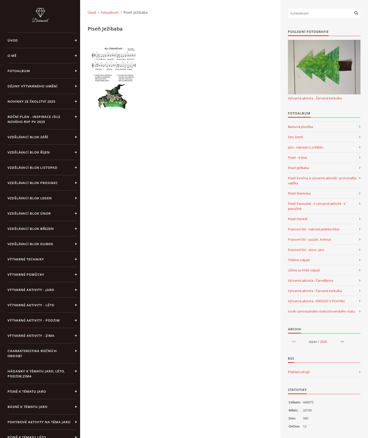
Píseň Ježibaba (298, 168)
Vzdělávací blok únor (29, 213)
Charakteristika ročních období (32, 353)
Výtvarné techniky (26, 259)
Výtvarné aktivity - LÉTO (31, 305)
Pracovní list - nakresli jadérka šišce (313, 229)
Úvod (13, 40)
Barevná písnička (300, 126)
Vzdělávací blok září (28, 137)
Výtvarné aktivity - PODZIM (34, 320)
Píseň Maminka (299, 193)
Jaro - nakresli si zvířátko (305, 147)
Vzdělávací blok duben (30, 244)
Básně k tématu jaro (28, 406)
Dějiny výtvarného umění (33, 86)
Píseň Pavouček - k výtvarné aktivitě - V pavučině (317, 206)
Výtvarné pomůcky (26, 274)
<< (293, 341)
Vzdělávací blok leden (30, 198)
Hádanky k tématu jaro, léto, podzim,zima (36, 373)
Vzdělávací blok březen (31, 228)
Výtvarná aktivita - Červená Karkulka (315, 98)
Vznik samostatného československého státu (321, 311)
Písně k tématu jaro (27, 391)
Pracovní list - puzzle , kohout (309, 239)
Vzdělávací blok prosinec (33, 183)
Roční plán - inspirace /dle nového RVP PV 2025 (34, 119)
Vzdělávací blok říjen (29, 152)
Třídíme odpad (299, 260)
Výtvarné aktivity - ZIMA (31, 335)
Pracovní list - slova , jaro (306, 249)
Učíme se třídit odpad (304, 270)
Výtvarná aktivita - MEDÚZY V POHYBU (316, 301)
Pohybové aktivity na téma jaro (39, 422)
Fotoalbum (19, 71)
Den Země (295, 137)
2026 (323, 341)
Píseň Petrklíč (298, 219)
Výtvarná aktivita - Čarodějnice (310, 280)
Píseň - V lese (297, 157)
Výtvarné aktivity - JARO (31, 289)
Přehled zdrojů (299, 372)
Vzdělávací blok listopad (33, 167)
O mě (12, 55)
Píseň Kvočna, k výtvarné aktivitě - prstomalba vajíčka (322, 180)
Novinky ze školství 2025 (31, 101)
